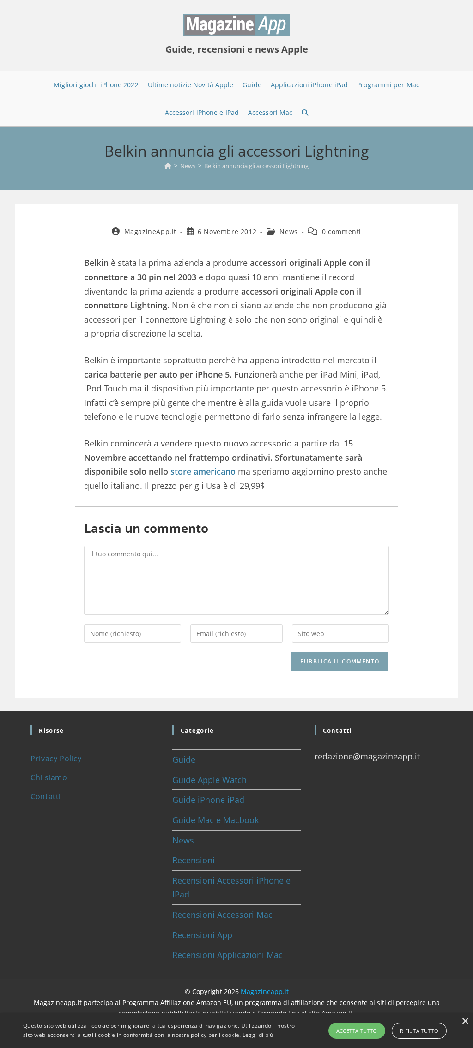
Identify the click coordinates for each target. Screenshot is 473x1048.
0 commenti (341, 231)
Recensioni (193, 860)
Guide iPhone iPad (208, 799)
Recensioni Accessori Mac (222, 914)
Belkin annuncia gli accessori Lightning (256, 166)
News (288, 231)
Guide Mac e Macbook (215, 819)
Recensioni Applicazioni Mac (227, 954)
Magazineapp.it (265, 991)
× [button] (464, 1021)
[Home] (167, 166)
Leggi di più (258, 1035)
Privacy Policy (55, 758)
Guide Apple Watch (209, 779)
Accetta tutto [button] (356, 1030)
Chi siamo (48, 777)
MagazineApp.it (150, 231)
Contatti (45, 796)
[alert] (236, 1030)
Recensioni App (202, 934)
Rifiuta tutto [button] (419, 1030)
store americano (203, 471)
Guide (183, 759)
